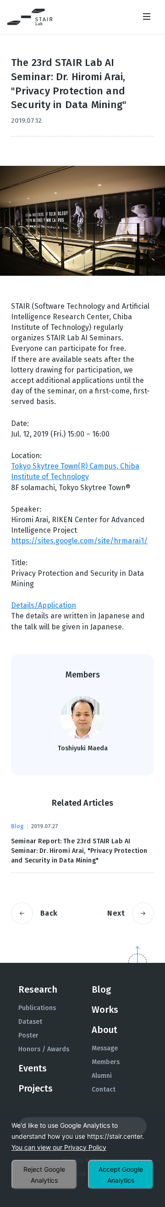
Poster (28, 1035)
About (104, 1029)
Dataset (30, 1022)
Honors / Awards (43, 1049)
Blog (101, 989)
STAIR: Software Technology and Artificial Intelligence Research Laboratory (30, 17)
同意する (121, 1174)
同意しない (44, 1174)
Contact (104, 1089)
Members (106, 1062)
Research (37, 989)
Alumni (102, 1076)
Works (105, 1009)
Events (32, 1068)
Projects (35, 1088)
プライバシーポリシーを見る (58, 1147)
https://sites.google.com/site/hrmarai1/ (79, 540)
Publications (37, 1008)
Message (105, 1048)
